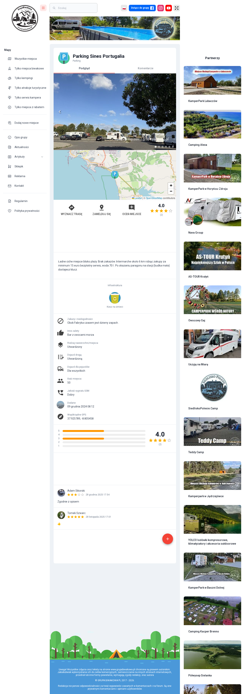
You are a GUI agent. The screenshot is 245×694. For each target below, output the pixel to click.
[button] (25, 156)
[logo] (24, 18)
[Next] (170, 111)
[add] (167, 539)
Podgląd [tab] (84, 68)
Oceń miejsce (131, 214)
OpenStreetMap (154, 198)
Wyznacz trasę (71, 214)
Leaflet (138, 198)
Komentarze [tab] (145, 68)
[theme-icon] (11, 59)
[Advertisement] (115, 236)
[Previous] (60, 111)
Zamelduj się (101, 214)
